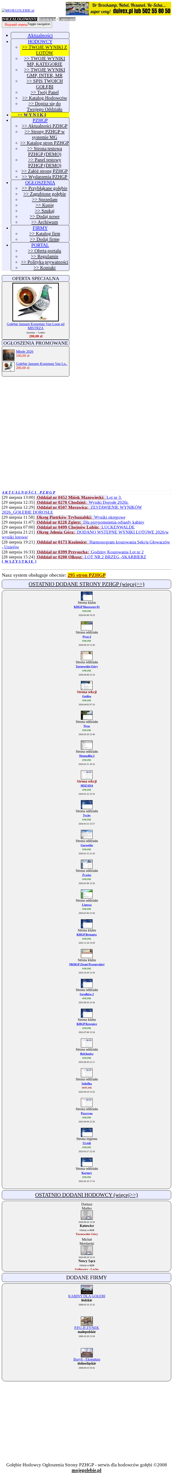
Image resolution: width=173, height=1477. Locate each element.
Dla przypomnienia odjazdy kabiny (113, 522)
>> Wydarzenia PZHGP (44, 176)
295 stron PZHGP (87, 575)
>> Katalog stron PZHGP (44, 143)
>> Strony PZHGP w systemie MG (45, 134)
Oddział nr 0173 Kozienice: (62, 542)
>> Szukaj (45, 211)
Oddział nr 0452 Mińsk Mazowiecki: (71, 497)
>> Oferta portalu (44, 250)
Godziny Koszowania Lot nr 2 (117, 552)
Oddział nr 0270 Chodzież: (62, 502)
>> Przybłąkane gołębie (44, 188)
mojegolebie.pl (86, 1470)
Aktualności (40, 35)
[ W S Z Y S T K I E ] (19, 561)
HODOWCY (40, 41)
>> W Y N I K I (28, 114)
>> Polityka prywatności (44, 262)
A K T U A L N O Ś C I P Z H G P (28, 492)
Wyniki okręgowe (109, 517)
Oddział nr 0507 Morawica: (63, 507)
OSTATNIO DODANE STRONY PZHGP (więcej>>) (86, 584)
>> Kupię (45, 205)
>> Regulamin (44, 256)
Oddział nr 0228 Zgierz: (59, 522)
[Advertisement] (35, 409)
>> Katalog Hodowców (44, 98)
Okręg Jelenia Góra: (56, 532)
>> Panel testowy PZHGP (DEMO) (44, 162)
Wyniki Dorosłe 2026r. (109, 502)
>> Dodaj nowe (44, 216)
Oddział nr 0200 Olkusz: (60, 557)
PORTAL (40, 245)
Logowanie (67, 19)
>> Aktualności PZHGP (45, 126)
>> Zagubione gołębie (44, 194)
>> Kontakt (45, 267)
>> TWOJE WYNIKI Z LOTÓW (44, 50)
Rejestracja (47, 19)
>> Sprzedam (44, 199)
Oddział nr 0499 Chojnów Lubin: (69, 527)
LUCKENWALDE (118, 527)
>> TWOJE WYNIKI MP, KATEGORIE (44, 61)
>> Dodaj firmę (44, 239)
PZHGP (40, 120)
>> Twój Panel (45, 92)
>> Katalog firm (44, 233)
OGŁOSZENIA (40, 182)
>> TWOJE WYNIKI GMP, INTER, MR (44, 72)
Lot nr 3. (114, 497)
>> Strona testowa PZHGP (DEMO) (44, 151)
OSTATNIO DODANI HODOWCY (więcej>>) (86, 1195)
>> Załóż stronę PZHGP (44, 171)
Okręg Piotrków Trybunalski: (65, 517)
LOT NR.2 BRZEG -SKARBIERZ (115, 557)
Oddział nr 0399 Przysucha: (63, 552)
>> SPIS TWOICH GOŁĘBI (45, 83)
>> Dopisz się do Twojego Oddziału (44, 106)
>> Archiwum (44, 222)
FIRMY (40, 228)
